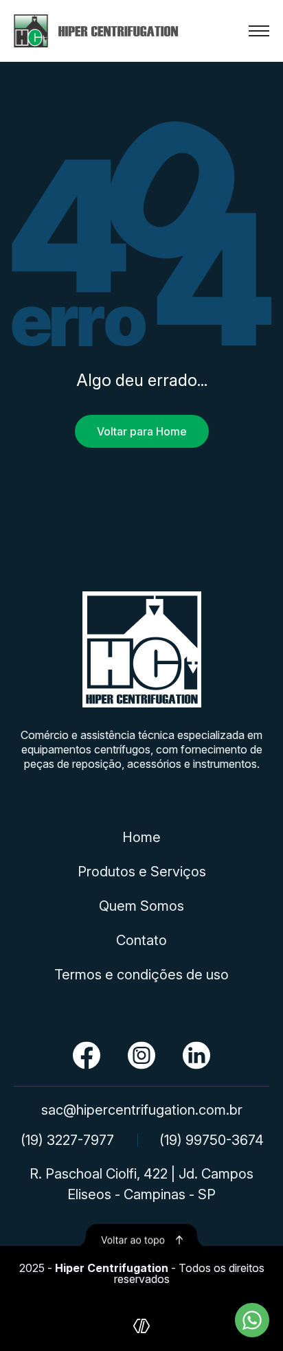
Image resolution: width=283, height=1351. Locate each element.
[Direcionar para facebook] (86, 1055)
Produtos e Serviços (142, 871)
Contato (141, 940)
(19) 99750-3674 (211, 1140)
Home (141, 837)
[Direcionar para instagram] (141, 1055)
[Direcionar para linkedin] (196, 1055)
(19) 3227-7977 (67, 1140)
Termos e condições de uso (141, 974)
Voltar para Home (142, 431)
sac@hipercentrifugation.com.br (141, 1110)
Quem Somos (141, 906)
